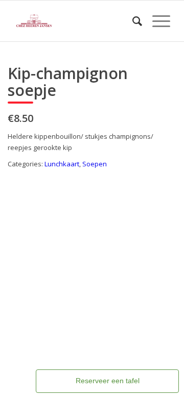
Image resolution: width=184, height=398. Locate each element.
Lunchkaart (61, 163)
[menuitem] (132, 21)
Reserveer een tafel (108, 381)
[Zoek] (132, 21)
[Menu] (156, 21)
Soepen (94, 163)
